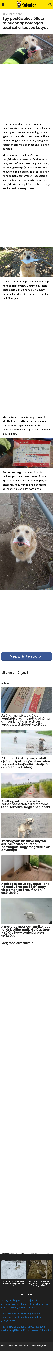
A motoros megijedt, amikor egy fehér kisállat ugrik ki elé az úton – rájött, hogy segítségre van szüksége (25, 931)
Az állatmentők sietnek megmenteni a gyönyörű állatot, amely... (39, 1283)
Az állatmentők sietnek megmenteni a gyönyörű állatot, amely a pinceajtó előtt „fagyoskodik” (23, 1317)
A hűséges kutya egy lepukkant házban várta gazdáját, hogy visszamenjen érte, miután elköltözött (25, 888)
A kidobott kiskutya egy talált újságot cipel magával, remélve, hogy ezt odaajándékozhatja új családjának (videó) (25, 762)
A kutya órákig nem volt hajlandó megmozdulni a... (14, 1283)
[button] (3, 4)
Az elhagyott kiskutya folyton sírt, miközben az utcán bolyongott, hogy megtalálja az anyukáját (25, 845)
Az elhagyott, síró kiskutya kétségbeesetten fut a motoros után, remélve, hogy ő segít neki (25, 804)
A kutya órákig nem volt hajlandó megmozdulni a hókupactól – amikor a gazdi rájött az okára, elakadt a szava (25, 1304)
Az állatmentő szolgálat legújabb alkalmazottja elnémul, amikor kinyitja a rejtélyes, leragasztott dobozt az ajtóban (26, 720)
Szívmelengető (12, 14)
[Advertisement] (26, 94)
